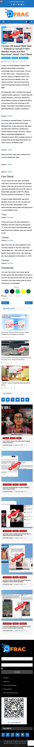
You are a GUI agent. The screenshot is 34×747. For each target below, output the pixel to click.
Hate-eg (13, 438)
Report (19, 438)
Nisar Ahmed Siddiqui (21, 61)
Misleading (6, 298)
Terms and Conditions (10, 685)
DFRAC (11, 296)
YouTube (10, 217)
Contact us (6, 681)
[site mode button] (27, 22)
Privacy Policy (7, 689)
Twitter (9, 116)
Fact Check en (6, 57)
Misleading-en (23, 57)
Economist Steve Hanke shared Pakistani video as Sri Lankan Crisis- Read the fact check (16, 358)
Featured (15, 57)
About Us (6, 678)
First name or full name (8, 656)
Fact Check (18, 296)
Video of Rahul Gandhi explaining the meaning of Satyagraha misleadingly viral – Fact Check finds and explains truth (6, 303)
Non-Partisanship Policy (10, 693)
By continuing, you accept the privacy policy (15, 668)
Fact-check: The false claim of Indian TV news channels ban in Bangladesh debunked (15, 333)
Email (3, 662)
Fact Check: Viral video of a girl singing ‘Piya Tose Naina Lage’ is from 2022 (29, 303)
